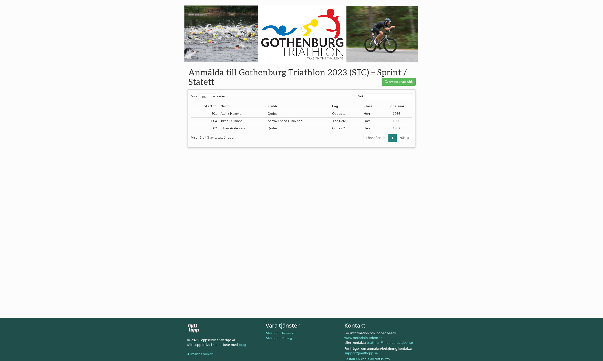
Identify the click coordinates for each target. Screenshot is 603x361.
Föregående (376, 137)
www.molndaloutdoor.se (363, 338)
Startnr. (210, 106)
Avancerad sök (400, 81)
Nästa (404, 137)
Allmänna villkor (200, 354)
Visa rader (208, 96)
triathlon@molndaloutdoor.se (390, 342)
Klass (368, 106)
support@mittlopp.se (361, 353)
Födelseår (396, 106)
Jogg (242, 344)
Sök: (361, 96)
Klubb (272, 106)
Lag (335, 106)
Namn (225, 106)
